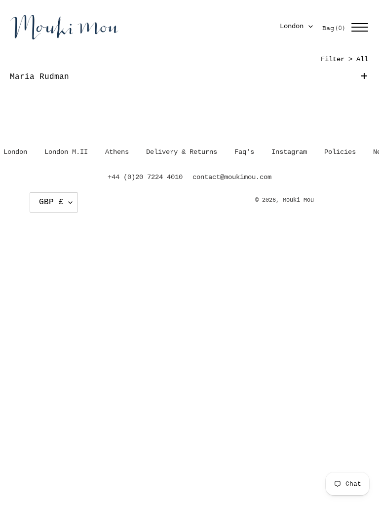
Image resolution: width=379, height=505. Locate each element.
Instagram (289, 152)
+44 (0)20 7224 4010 (145, 177)
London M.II (66, 152)
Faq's (244, 152)
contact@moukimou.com (231, 177)
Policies (340, 152)
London (291, 26)
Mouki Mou (298, 200)
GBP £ (51, 202)
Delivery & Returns (181, 152)
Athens (117, 152)
